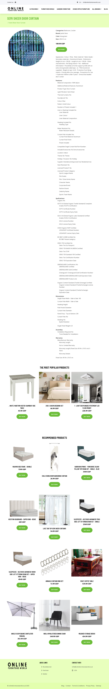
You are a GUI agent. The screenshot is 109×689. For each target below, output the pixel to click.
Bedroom (67, 30)
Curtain (73, 30)
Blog (62, 686)
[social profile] (15, 2)
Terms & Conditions (78, 686)
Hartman (46, 670)
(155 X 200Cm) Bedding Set (54, 406)
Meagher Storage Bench (87, 634)
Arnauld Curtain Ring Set (54, 581)
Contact (68, 686)
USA (80, 2)
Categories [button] (33, 9)
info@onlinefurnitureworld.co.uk (91, 2)
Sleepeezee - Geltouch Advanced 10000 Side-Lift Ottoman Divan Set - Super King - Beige (22, 574)
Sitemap (98, 686)
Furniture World (47, 9)
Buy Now (61, 49)
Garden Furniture (63, 9)
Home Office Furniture (81, 9)
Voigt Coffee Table (87, 581)
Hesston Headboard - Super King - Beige (22, 519)
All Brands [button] (96, 9)
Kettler (45, 674)
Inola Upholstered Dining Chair (55, 634)
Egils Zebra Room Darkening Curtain (54, 476)
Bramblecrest (47, 667)
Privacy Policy (90, 686)
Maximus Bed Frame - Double (22, 467)
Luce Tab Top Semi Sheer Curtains (54, 528)
